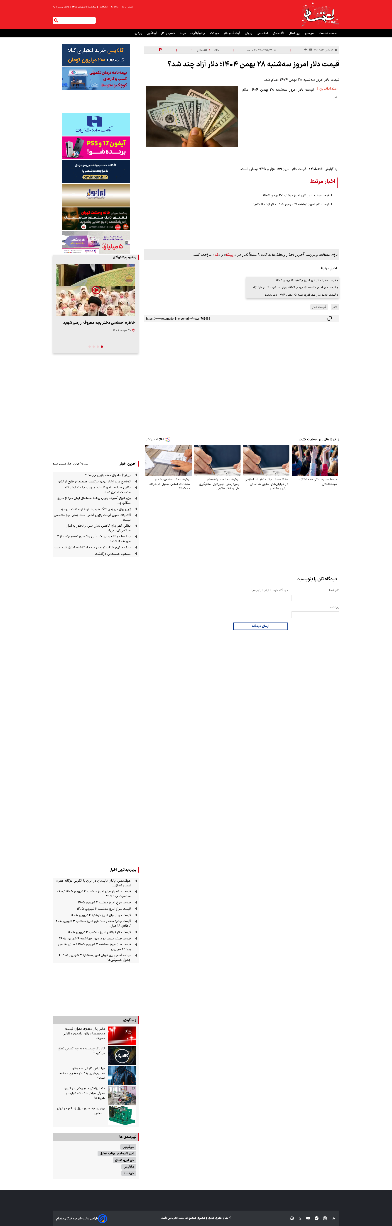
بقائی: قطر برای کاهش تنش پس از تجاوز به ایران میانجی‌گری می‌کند (98, 528)
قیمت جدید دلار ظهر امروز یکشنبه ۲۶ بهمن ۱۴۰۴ (306, 280)
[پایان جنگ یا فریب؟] (95, 290)
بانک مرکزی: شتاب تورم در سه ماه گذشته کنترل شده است (92, 547)
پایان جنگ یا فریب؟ (119, 322)
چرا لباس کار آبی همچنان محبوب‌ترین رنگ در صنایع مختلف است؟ (82, 1073)
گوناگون (152, 33)
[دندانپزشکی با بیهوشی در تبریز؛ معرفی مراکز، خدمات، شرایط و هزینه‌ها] (122, 1095)
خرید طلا (129, 1173)
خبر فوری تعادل (124, 1160)
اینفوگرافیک (198, 33)
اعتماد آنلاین (178, 1218)
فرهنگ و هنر (232, 33)
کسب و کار (168, 33)
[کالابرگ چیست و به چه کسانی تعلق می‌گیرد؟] (122, 1055)
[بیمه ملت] (96, 78)
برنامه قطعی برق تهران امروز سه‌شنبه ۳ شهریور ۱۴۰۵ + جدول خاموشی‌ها (95, 957)
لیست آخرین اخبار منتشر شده (70, 464)
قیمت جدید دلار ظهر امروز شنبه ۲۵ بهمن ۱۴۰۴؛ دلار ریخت (300, 295)
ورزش (249, 33)
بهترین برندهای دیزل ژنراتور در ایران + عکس (81, 1111)
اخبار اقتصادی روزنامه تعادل (117, 1153)
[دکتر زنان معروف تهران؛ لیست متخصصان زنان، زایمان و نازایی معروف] (122, 1036)
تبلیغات (104, 7)
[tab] (102, 346)
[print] (305, 50)
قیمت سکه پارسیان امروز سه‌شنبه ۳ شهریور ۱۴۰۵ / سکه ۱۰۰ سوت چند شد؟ (94, 894)
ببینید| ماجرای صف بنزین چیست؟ (108, 475)
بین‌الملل (295, 33)
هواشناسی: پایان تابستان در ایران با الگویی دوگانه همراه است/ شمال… (93, 883)
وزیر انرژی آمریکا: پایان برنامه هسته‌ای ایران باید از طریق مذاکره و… (93, 500)
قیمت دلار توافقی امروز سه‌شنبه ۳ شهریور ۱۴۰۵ (99, 932)
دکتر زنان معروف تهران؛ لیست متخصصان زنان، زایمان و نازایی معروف (84, 1034)
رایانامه (334, 607)
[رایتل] (96, 147)
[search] (56, 20)
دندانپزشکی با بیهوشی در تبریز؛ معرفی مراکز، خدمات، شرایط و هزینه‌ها (84, 1093)
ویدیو (139, 33)
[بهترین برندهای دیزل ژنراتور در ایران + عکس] (122, 1115)
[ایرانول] (96, 195)
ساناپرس (129, 1167)
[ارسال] (309, 50)
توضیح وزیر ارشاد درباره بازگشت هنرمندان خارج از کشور (94, 481)
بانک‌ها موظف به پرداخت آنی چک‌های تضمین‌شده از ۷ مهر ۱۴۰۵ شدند (94, 539)
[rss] (331, 1218)
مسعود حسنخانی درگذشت (113, 554)
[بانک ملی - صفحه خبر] (96, 55)
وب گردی (129, 1020)
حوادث (215, 33)
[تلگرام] (314, 1218)
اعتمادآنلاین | (327, 88)
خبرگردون (128, 1147)
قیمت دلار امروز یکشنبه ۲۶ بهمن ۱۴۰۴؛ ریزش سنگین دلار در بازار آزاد (294, 287)
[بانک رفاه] (96, 242)
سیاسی (310, 33)
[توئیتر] (298, 1218)
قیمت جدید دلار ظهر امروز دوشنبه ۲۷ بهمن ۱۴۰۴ (296, 195)
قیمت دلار (319, 307)
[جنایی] (96, 218)
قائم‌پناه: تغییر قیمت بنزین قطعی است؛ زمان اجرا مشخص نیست (92, 517)
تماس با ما (126, 7)
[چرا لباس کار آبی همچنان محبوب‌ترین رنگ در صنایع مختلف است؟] (122, 1075)
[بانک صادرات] (96, 124)
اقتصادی (278, 33)
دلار (335, 307)
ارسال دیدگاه (260, 626)
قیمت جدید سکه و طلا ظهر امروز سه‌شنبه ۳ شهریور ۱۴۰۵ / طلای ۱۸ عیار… (93, 923)
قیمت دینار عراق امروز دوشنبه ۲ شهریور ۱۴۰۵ (101, 915)
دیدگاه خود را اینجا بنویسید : (268, 590)
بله (216, 254)
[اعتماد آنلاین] (320, 14)
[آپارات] (290, 1218)
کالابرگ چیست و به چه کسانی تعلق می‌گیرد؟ (81, 1051)
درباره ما (114, 7)
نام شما (334, 590)
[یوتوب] (306, 1218)
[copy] (329, 318)
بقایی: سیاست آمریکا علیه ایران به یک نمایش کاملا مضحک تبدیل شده (96, 490)
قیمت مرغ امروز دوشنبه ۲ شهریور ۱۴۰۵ (104, 902)
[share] (160, 50)
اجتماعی (263, 33)
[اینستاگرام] (322, 1218)
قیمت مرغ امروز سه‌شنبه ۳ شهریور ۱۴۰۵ (104, 909)
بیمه (183, 33)
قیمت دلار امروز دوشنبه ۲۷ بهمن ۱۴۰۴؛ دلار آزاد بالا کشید (291, 204)
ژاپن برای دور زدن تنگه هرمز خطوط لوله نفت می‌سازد (95, 509)
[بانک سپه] (96, 171)
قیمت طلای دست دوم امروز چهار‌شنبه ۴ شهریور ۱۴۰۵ (95, 938)
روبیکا (230, 254)
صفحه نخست (328, 33)
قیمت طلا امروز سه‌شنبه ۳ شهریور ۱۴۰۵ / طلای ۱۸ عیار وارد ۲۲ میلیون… (94, 947)
